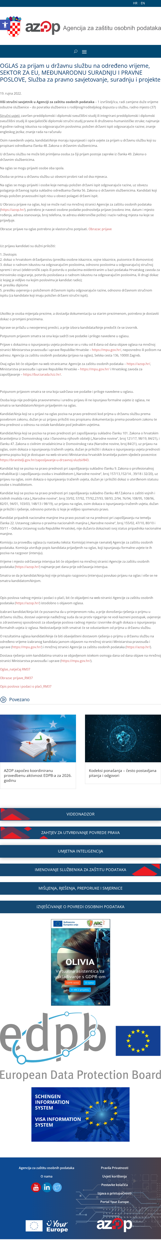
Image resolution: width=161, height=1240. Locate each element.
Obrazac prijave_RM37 (16, 678)
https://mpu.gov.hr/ (106, 350)
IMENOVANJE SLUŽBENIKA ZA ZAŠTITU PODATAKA (80, 869)
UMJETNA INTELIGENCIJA (80, 851)
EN (143, 3)
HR (135, 3)
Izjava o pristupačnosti (114, 1193)
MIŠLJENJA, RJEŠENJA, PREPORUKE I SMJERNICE (80, 888)
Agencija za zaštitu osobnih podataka (46, 1168)
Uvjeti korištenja (114, 1176)
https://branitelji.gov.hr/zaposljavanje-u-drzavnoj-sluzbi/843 (44, 460)
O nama (46, 1176)
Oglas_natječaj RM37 (15, 669)
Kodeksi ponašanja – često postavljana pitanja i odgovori (122, 773)
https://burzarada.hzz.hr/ (42, 374)
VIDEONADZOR (80, 814)
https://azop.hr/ (13, 210)
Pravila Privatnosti (114, 1168)
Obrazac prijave (100, 229)
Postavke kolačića (114, 1185)
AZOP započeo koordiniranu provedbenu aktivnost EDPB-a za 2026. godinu (38, 775)
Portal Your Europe (114, 1202)
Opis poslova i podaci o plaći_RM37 (25, 686)
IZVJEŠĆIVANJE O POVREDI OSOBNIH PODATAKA (80, 906)
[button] (5, 25)
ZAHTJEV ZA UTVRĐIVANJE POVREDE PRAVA (80, 832)
